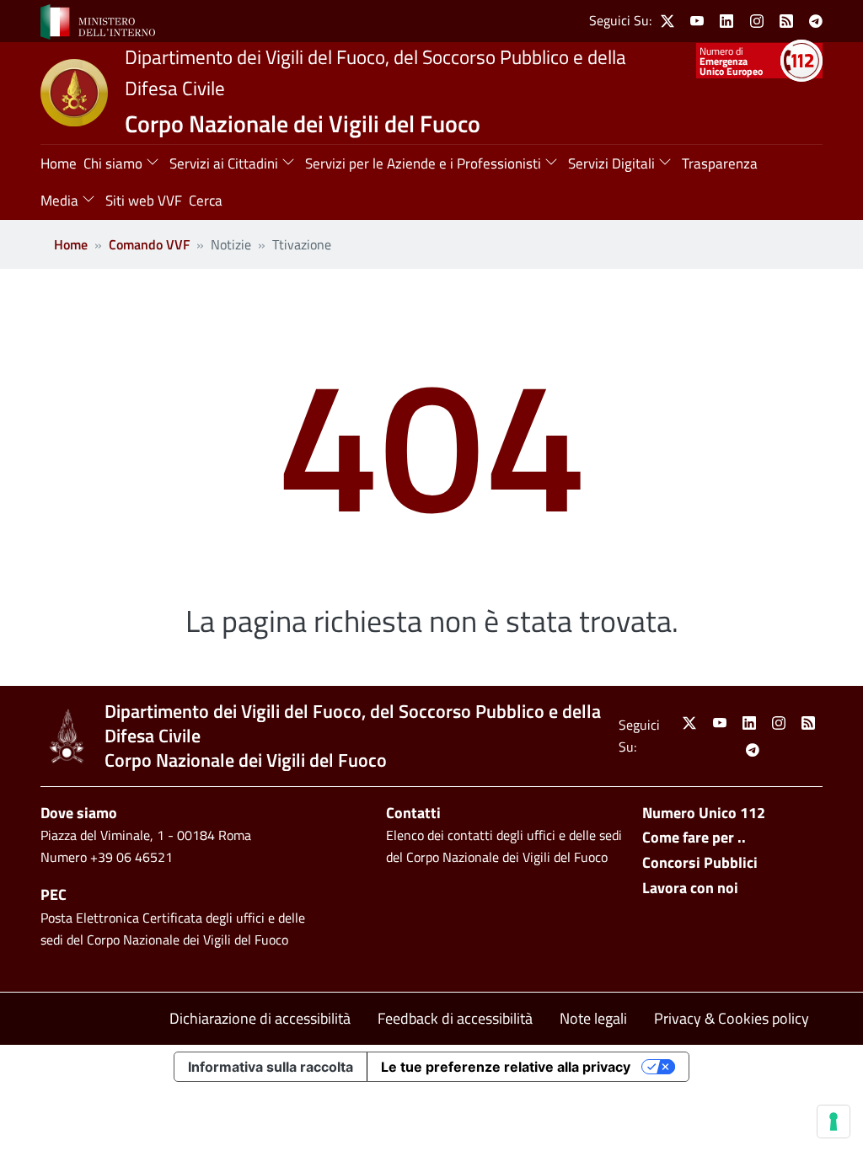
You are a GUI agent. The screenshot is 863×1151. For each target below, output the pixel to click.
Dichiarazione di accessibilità (260, 1018)
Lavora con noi (690, 887)
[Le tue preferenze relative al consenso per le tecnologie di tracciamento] (833, 1121)
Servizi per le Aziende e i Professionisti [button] (423, 163)
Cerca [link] (205, 200)
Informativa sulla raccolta (270, 1066)
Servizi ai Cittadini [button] (223, 163)
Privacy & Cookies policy (731, 1018)
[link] (97, 20)
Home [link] (58, 163)
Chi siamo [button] (112, 163)
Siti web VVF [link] (143, 200)
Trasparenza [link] (720, 163)
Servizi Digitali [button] (611, 163)
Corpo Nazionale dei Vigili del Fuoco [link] (302, 123)
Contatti (413, 812)
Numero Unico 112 (703, 812)
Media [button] (59, 200)
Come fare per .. (694, 837)
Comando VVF (149, 244)
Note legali (593, 1018)
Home (71, 244)
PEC (53, 894)
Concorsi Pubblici (700, 862)
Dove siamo (78, 812)
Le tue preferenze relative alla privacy (505, 1066)
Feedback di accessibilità (455, 1018)
